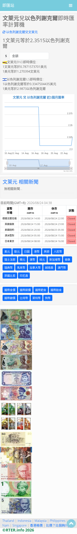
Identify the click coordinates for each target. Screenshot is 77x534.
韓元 (22, 259)
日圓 (27, 251)
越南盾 (49, 267)
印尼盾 (24, 275)
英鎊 (46, 251)
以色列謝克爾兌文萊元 (21, 32)
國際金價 (9, 290)
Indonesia (24, 521)
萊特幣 (36, 298)
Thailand (8, 521)
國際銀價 (9, 298)
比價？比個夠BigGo (59, 525)
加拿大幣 (35, 267)
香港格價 (36, 525)
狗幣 (48, 298)
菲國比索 (9, 275)
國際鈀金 (40, 290)
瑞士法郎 (9, 259)
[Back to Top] (71, 523)
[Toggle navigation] (71, 5)
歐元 (17, 251)
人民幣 (58, 251)
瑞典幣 (8, 267)
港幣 (36, 251)
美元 (7, 251)
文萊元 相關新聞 (20, 182)
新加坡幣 (54, 259)
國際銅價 (25, 290)
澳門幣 (62, 267)
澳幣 (32, 259)
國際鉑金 (56, 290)
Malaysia (40, 521)
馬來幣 (21, 267)
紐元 (42, 259)
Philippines (57, 521)
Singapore (19, 525)
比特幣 (24, 298)
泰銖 (67, 259)
